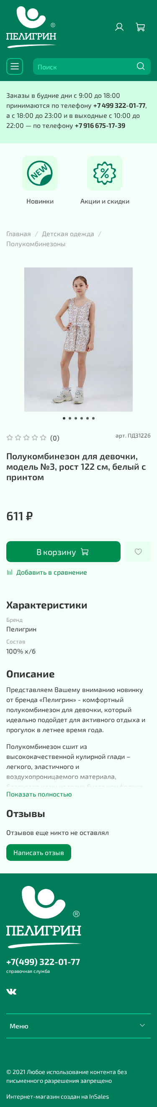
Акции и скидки (104, 201)
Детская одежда (68, 233)
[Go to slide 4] (81, 418)
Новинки (40, 201)
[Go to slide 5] (87, 418)
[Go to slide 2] (70, 418)
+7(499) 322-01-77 (43, 961)
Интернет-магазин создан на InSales (57, 1096)
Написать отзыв (38, 852)
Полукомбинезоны (36, 243)
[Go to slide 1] (64, 418)
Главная (18, 233)
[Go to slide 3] (76, 418)
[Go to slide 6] (93, 418)
